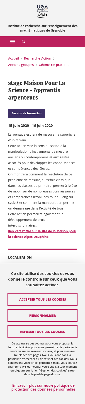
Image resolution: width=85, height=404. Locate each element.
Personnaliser (42, 315)
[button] (23, 41)
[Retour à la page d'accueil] (43, 11)
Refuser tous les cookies (42, 331)
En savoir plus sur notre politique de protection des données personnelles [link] (43, 387)
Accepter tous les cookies (42, 299)
